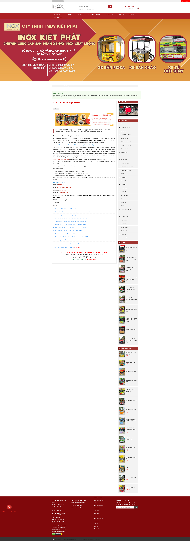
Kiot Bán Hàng (124, 173)
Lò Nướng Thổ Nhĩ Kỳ (126, 170)
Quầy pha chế (124, 220)
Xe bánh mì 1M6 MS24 (131, 477)
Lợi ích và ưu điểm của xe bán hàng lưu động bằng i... (131, 259)
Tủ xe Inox (123, 124)
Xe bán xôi (123, 202)
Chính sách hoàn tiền (76, 507)
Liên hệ (136, 1)
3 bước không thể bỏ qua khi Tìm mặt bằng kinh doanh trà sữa (70, 215)
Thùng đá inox (124, 216)
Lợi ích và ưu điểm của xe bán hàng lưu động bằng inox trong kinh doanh (72, 211)
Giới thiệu (125, 1)
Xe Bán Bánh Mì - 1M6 (131, 371)
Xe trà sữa (96, 508)
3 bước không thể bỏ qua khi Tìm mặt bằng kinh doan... (131, 269)
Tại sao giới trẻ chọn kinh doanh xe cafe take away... (131, 289)
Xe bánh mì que (124, 138)
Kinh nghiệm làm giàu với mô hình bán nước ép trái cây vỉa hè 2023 (71, 218)
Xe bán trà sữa (124, 156)
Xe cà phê (123, 234)
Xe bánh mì (123, 131)
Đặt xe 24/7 (185, 1)
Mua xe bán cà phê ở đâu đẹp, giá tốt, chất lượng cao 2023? (69, 243)
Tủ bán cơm (124, 188)
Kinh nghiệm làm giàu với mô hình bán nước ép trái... (131, 279)
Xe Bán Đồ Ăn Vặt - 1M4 (131, 400)
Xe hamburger (124, 227)
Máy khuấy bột (124, 152)
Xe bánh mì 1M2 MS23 (131, 487)
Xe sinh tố (123, 181)
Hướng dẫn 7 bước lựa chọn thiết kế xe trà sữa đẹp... (131, 299)
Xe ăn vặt (123, 198)
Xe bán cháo (124, 213)
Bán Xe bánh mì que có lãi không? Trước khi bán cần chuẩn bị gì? (70, 227)
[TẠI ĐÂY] (77, 247)
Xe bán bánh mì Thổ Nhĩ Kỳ (80, 177)
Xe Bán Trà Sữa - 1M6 (131, 362)
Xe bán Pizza (124, 205)
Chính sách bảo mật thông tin (78, 502)
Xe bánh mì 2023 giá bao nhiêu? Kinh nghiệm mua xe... (131, 249)
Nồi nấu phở (124, 159)
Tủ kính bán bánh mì (126, 209)
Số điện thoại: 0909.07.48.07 (58, 527)
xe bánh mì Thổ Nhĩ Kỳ (79, 140)
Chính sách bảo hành (76, 505)
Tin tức (131, 1)
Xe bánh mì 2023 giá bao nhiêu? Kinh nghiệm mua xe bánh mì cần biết (72, 208)
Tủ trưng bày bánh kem (126, 148)
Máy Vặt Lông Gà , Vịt (126, 145)
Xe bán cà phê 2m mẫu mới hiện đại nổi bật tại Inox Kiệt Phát (69, 240)
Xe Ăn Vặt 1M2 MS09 (131, 468)
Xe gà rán (123, 177)
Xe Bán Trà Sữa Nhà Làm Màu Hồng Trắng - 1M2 (131, 429)
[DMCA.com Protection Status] (57, 533)
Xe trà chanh (124, 230)
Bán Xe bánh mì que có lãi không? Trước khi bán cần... (131, 309)
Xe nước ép (123, 184)
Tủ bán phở (123, 191)
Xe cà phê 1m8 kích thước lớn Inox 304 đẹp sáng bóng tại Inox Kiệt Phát (72, 236)
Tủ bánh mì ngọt (125, 163)
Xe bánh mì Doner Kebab (127, 166)
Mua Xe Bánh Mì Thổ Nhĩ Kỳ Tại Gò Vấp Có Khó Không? (68, 230)
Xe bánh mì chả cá (125, 127)
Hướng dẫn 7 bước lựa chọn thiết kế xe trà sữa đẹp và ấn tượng (70, 224)
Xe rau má (123, 223)
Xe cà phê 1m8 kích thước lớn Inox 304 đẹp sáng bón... (131, 340)
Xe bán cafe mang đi (126, 141)
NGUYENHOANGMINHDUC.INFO (92, 539)
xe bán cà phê (124, 238)
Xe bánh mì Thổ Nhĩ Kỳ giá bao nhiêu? (67, 86)
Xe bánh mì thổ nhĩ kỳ (126, 134)
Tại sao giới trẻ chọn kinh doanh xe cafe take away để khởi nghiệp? (71, 221)
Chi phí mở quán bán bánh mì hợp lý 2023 (65, 233)
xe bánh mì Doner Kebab (96, 140)
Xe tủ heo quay (124, 195)
